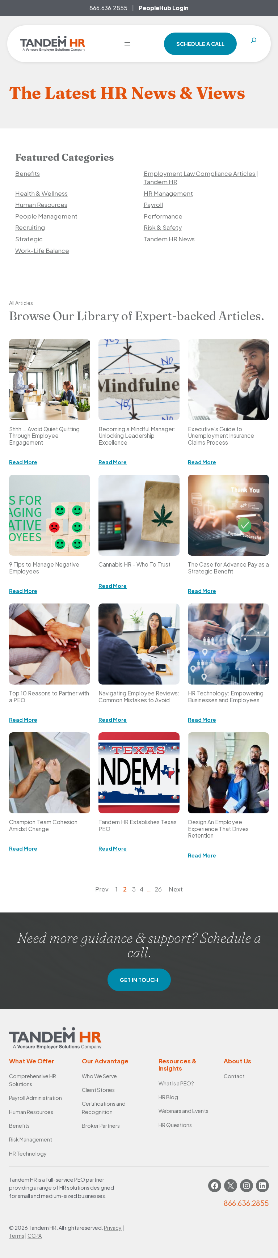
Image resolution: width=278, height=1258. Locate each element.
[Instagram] (246, 1185)
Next (176, 889)
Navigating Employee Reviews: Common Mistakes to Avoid (139, 696)
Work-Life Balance (42, 250)
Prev (102, 889)
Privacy (113, 1227)
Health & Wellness (41, 193)
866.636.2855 (108, 8)
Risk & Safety (163, 227)
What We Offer (31, 1061)
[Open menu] (127, 43)
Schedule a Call (200, 44)
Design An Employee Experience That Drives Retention (218, 829)
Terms (16, 1235)
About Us (237, 1061)
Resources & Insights (178, 1064)
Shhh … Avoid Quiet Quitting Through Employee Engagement (44, 436)
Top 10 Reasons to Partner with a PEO (49, 696)
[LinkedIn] (262, 1185)
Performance (163, 216)
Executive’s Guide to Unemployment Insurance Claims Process (221, 436)
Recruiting (30, 227)
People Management (46, 216)
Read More (23, 461)
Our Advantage (105, 1061)
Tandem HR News (169, 239)
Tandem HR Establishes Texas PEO (137, 825)
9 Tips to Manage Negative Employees (44, 567)
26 (158, 889)
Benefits (27, 173)
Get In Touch (139, 980)
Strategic (29, 239)
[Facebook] (214, 1185)
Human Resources (41, 204)
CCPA (35, 1235)
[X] (230, 1185)
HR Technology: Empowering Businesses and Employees (226, 696)
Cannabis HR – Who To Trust (134, 564)
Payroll (153, 204)
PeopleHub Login (164, 8)
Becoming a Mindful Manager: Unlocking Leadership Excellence (137, 436)
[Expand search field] (253, 44)
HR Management (168, 193)
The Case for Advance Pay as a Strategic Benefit (228, 567)
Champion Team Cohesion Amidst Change (43, 825)
